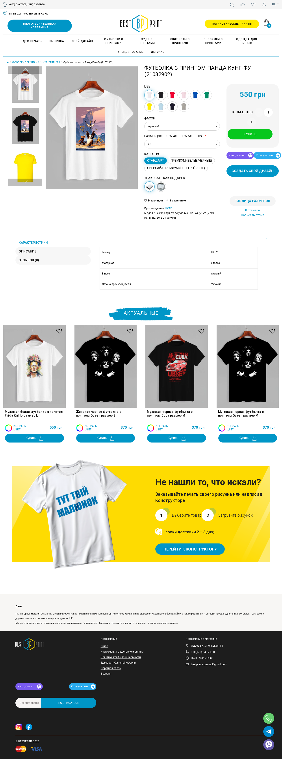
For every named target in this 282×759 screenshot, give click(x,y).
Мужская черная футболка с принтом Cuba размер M (170, 413)
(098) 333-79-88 (36, 4)
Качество (152, 154)
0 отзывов (252, 210)
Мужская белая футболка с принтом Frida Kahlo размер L (34, 413)
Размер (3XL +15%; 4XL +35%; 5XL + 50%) (174, 136)
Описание (27, 251)
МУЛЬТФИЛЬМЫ (51, 62)
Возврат (106, 673)
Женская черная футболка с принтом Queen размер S (98, 413)
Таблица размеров (252, 201)
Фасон (149, 118)
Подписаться (68, 702)
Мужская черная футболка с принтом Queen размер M (241, 413)
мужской (153, 126)
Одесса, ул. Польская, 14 (207, 645)
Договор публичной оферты (118, 662)
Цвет (148, 86)
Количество (242, 112)
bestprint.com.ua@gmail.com (209, 664)
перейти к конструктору (190, 549)
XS (149, 144)
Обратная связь (111, 668)
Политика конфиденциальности (121, 657)
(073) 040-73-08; (18, 4)
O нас (104, 646)
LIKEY (168, 208)
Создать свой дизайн (253, 171)
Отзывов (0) (29, 260)
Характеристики (33, 242)
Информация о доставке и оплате (122, 651)
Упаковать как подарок (164, 178)
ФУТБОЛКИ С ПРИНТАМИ (25, 62)
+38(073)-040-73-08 (203, 652)
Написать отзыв (252, 215)
